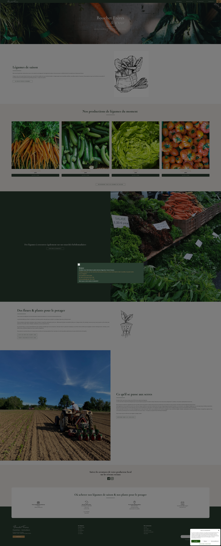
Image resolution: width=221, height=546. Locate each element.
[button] (218, 530)
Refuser (205, 541)
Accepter (195, 541)
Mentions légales (202, 543)
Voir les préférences (215, 541)
